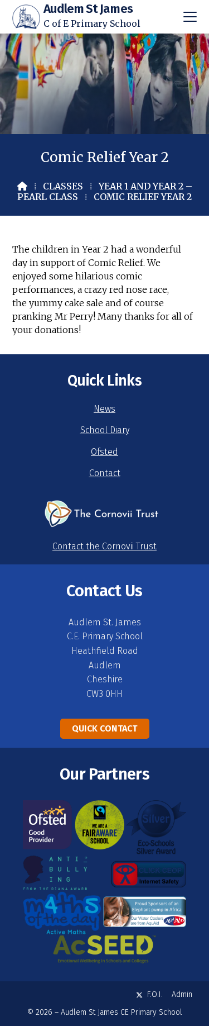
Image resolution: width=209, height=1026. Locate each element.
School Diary (104, 430)
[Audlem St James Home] (26, 17)
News (104, 408)
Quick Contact (104, 728)
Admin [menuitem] (182, 994)
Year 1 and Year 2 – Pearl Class (104, 191)
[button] (190, 16)
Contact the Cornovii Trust (104, 546)
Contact (104, 473)
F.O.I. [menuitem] (155, 994)
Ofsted (104, 451)
